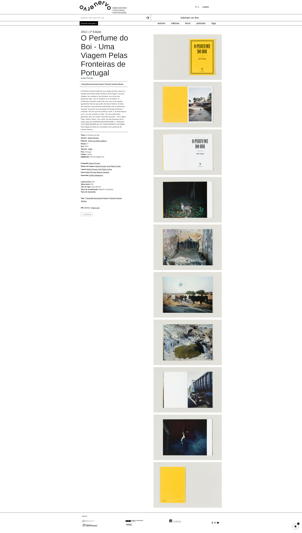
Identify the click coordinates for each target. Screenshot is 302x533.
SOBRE (205, 7)
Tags (214, 23)
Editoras (175, 23)
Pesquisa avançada (88, 23)
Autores (161, 23)
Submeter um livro (189, 17)
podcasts (201, 23)
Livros (187, 23)
